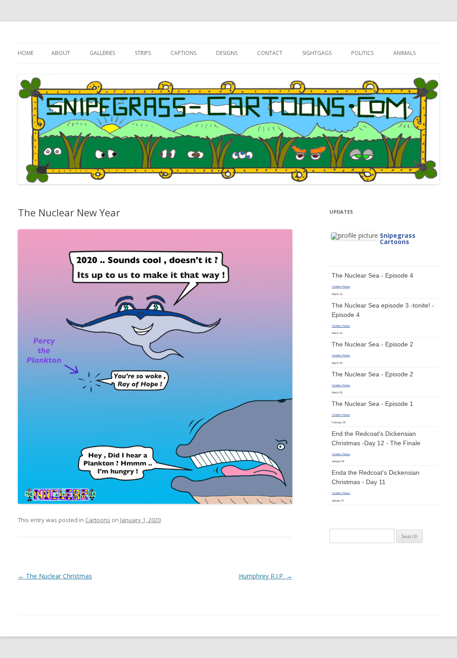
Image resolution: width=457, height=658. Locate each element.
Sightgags (317, 53)
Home (25, 53)
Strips (143, 53)
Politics (362, 53)
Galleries (102, 53)
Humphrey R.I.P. (265, 576)
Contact (270, 53)
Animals (404, 53)
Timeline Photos (341, 286)
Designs (226, 53)
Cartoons (97, 520)
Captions (183, 53)
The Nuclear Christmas (55, 576)
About (60, 53)
